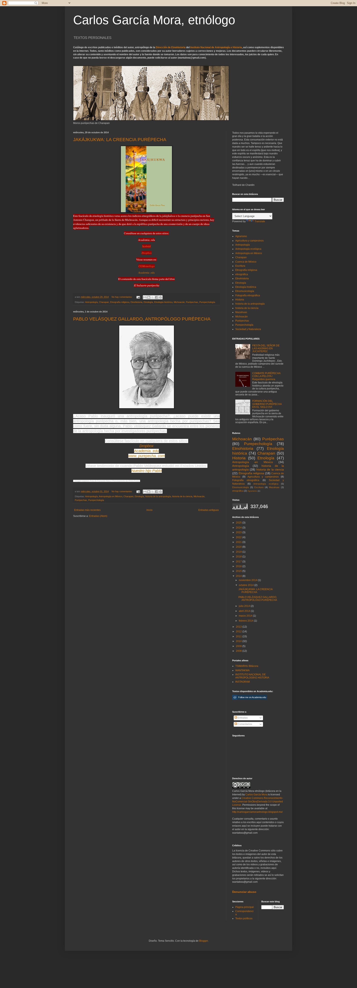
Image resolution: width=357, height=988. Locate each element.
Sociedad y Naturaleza (248, 329)
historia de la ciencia (182, 496)
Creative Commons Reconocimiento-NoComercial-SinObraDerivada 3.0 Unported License (257, 802)
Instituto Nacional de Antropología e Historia (216, 47)
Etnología (148, 302)
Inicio (149, 510)
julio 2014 (245, 606)
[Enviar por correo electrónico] (145, 297)
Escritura (240, 265)
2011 (239, 636)
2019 (239, 551)
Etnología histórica (163, 302)
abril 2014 (245, 611)
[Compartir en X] (153, 297)
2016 (239, 566)
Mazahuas (241, 312)
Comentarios (244, 724)
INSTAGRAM (242, 681)
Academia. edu (146, 272)
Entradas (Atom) (98, 516)
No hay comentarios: (122, 297)
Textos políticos (243, 918)
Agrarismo (241, 236)
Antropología (91, 302)
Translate (260, 221)
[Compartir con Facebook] (157, 297)
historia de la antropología (158, 496)
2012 (239, 631)
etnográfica (241, 274)
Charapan (104, 302)
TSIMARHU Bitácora (246, 666)
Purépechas (192, 302)
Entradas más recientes (87, 510)
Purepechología (207, 302)
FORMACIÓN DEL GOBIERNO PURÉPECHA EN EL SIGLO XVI (267, 404)
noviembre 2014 (248, 580)
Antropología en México (110, 496)
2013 (239, 626)
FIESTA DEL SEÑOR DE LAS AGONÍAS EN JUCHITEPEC (266, 348)
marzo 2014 (246, 615)
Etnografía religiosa (119, 302)
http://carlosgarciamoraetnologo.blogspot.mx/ (257, 811)
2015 (239, 571)
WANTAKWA (242, 670)
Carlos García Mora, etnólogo (154, 20)
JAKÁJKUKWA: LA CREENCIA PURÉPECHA (119, 139)
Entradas (242, 717)
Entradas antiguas (208, 510)
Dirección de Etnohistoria (171, 47)
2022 (239, 537)
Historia (239, 299)
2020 (239, 546)
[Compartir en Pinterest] (160, 297)
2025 (239, 522)
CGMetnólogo (146, 266)
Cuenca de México (245, 261)
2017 (239, 561)
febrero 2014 (246, 620)
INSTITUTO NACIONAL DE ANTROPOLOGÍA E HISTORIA (252, 676)
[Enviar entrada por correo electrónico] (138, 297)
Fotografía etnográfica (247, 295)
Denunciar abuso (244, 891)
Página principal (244, 907)
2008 (239, 650)
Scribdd (146, 246)
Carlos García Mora (256, 794)
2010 (239, 641)
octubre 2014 (246, 585)
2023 (239, 532)
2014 (239, 576)
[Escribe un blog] (149, 297)
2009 (239, 646)
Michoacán (179, 302)
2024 (239, 527)
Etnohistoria (136, 302)
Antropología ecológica (248, 248)
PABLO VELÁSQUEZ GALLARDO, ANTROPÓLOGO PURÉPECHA (142, 319)
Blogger (203, 940)
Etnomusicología (244, 291)
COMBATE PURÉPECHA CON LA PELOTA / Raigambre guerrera (266, 376)
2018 (239, 556)
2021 (239, 542)
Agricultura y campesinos (249, 240)
